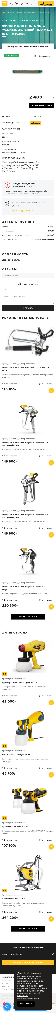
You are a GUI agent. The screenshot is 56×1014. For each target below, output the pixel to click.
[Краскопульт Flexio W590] (29, 784)
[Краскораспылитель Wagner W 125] (29, 639)
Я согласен (25, 1003)
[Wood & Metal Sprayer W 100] (29, 711)
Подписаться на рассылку (28, 962)
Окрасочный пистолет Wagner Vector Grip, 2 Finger (24, 588)
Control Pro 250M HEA (13, 898)
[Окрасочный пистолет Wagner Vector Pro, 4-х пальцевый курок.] (29, 471)
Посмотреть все (28, 616)
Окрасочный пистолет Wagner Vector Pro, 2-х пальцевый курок (25, 444)
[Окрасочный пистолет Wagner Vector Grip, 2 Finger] (29, 544)
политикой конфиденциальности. (28, 996)
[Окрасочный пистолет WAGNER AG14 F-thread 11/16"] (29, 325)
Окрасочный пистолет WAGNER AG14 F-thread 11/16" (25, 369)
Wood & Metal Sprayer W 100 (16, 754)
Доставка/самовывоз (10, 980)
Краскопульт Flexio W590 (15, 826)
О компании (8, 977)
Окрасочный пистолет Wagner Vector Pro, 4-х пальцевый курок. (25, 516)
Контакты (5, 986)
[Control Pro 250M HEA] (29, 856)
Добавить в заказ (41, 105)
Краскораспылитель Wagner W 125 (19, 682)
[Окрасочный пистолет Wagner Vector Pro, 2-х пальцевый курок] (29, 399)
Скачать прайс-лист (9, 989)
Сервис (5, 983)
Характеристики (11, 128)
